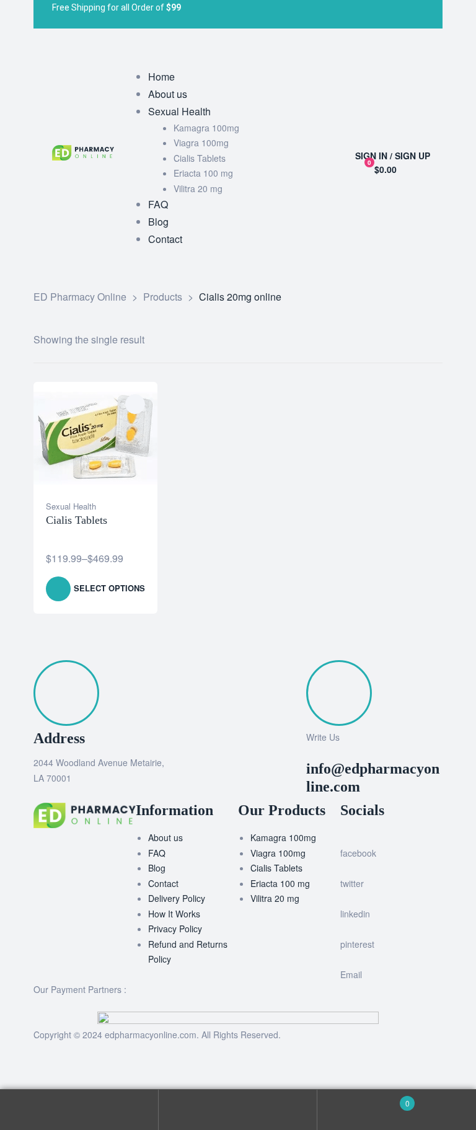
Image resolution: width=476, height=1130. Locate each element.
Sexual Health (71, 506)
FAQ (156, 853)
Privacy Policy (175, 928)
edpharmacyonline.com (150, 1034)
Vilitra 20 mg (274, 898)
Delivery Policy (176, 898)
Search (238, 1110)
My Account (79, 1110)
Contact (163, 883)
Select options (109, 588)
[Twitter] (277, 14)
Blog (156, 868)
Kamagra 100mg (283, 837)
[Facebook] (250, 14)
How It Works (174, 913)
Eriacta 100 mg (280, 883)
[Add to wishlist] (135, 404)
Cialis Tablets (76, 520)
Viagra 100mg (278, 853)
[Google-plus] (332, 14)
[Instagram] (305, 14)
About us (165, 837)
